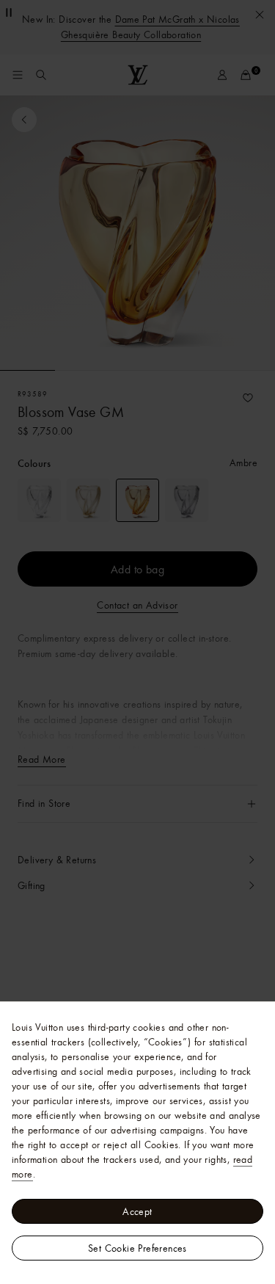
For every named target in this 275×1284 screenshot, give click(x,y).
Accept (137, 1211)
